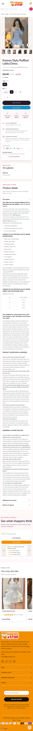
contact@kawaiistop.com (8, 657)
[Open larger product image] (29, 45)
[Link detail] (2, 661)
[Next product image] (29, 32)
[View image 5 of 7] (25, 51)
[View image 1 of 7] (3, 51)
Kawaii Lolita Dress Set (8, 611)
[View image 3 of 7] (14, 51)
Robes (7, 14)
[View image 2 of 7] (9, 51)
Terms (14, 720)
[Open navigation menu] (3, 3)
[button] (15, 68)
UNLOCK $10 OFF (16, 699)
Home (2, 14)
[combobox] (14, 8)
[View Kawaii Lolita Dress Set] (13, 593)
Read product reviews (8, 70)
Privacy (19, 720)
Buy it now (16, 108)
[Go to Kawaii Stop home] (16, 3)
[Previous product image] (3, 32)
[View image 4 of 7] (19, 51)
